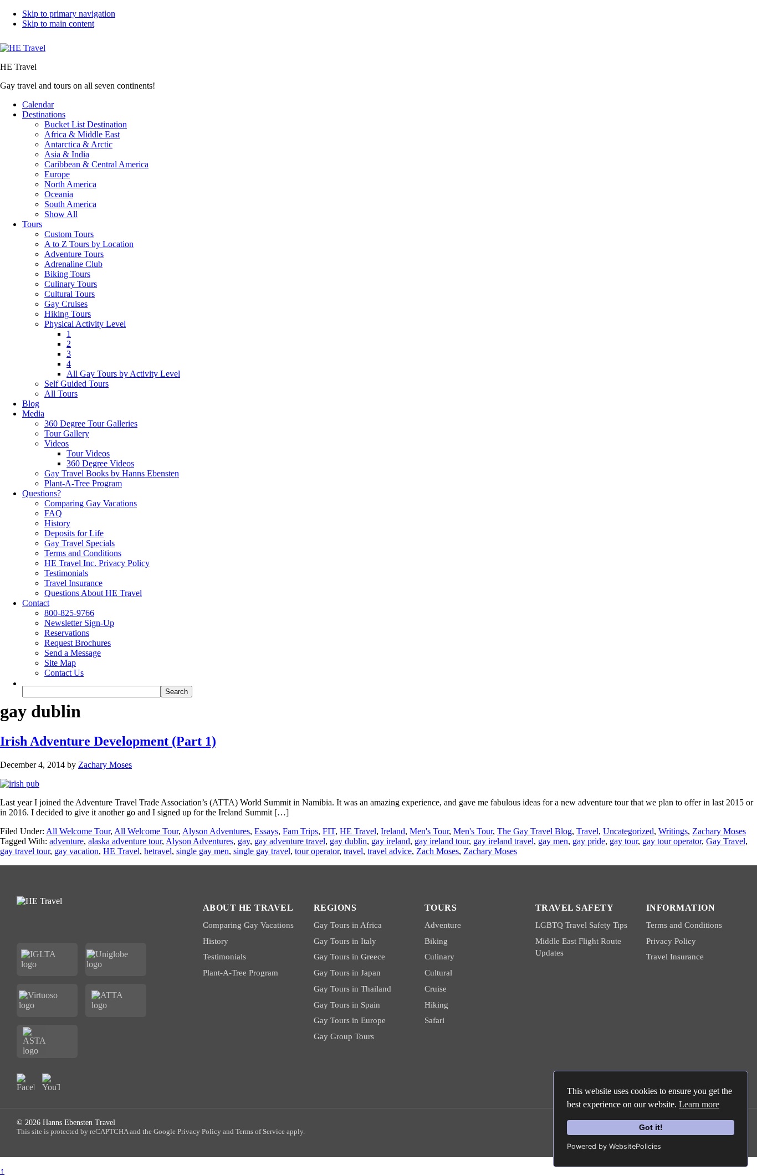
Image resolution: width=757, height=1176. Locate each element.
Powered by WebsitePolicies (614, 1146)
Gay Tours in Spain (347, 1004)
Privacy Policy (671, 941)
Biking (436, 941)
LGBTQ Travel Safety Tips (581, 925)
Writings (673, 831)
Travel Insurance (675, 956)
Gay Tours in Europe (350, 1020)
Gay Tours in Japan (347, 972)
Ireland (393, 831)
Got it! (651, 1127)
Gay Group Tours (344, 1036)
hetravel (158, 851)
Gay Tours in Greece (349, 956)
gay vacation (76, 851)
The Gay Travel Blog (534, 831)
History (215, 941)
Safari (434, 1020)
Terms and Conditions (684, 925)
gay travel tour (25, 851)
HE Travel (358, 831)
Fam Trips (300, 831)
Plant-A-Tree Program (240, 972)
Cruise (435, 988)
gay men (553, 841)
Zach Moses (437, 851)
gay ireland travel (503, 841)
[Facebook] (25, 1082)
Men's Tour (429, 831)
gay (244, 841)
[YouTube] (51, 1082)
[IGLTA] (47, 959)
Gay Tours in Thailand (352, 988)
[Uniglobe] (116, 959)
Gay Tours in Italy (345, 941)
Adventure (442, 925)
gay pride (588, 841)
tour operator (317, 851)
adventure (66, 841)
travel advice (389, 851)
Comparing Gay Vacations (248, 925)
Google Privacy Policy (187, 1131)
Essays (266, 831)
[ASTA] (47, 1041)
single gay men (202, 851)
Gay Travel (725, 841)
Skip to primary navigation (68, 13)
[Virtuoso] (47, 1000)
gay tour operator (672, 841)
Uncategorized (628, 831)
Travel (587, 831)
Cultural (438, 972)
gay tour (624, 841)
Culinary (439, 956)
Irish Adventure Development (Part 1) (108, 741)
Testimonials (224, 956)
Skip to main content (58, 23)
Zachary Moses (719, 831)
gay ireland (390, 841)
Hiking (436, 1004)
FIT (329, 831)
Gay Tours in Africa (348, 925)
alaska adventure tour (125, 841)
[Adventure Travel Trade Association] (115, 1000)
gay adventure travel (289, 841)
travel (353, 851)
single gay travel (261, 851)
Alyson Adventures (216, 831)
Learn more (699, 1104)
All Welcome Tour (78, 831)
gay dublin (348, 841)
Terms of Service (260, 1131)
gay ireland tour (442, 841)
